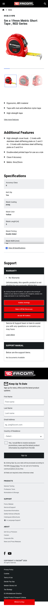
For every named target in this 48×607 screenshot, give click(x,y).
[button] (4, 553)
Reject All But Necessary (24, 309)
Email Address (9, 420)
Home (3, 10)
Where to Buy (19, 602)
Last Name (8, 408)
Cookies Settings (24, 303)
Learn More (10, 335)
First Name (8, 397)
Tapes (10, 10)
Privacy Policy (14, 466)
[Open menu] (3, 3)
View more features (11, 120)
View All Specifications (16, 248)
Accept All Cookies (24, 315)
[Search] (45, 3)
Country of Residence (12, 431)
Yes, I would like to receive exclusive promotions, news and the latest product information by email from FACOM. (24, 445)
